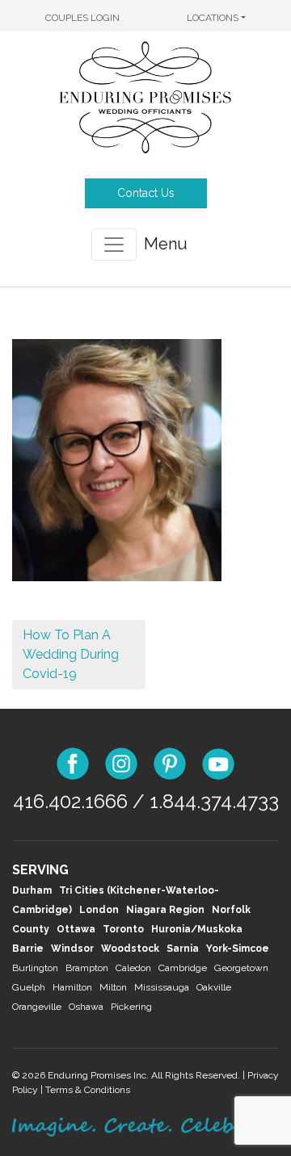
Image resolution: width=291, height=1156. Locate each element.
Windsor (72, 948)
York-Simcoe (237, 948)
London (99, 909)
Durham (32, 890)
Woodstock (130, 948)
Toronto (123, 929)
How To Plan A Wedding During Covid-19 (71, 654)
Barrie (28, 948)
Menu (166, 243)
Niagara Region (165, 909)
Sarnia (183, 948)
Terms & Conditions (87, 1089)
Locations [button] (212, 17)
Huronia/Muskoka (196, 929)
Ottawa (76, 929)
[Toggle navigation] (114, 244)
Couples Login (82, 17)
